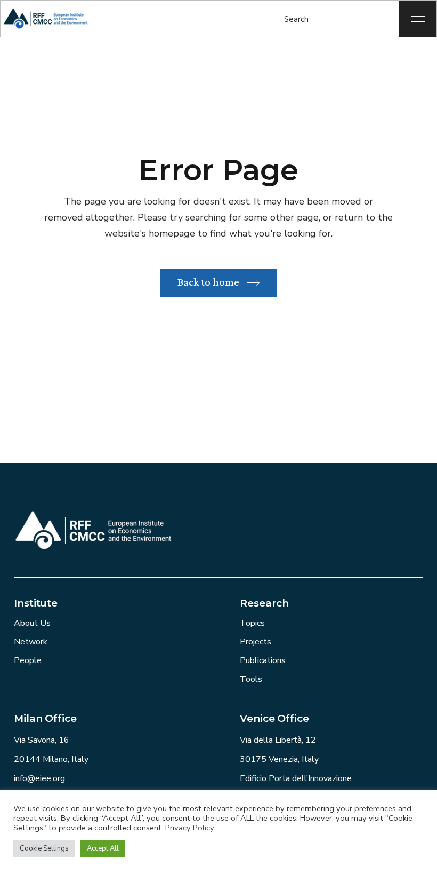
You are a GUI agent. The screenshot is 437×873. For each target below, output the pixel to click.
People (28, 660)
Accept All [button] (103, 848)
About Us (32, 623)
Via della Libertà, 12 (278, 740)
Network (30, 642)
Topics (252, 623)
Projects (255, 642)
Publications (263, 660)
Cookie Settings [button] (44, 848)
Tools (251, 679)
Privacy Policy (189, 827)
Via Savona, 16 (41, 740)
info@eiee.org (39, 778)
